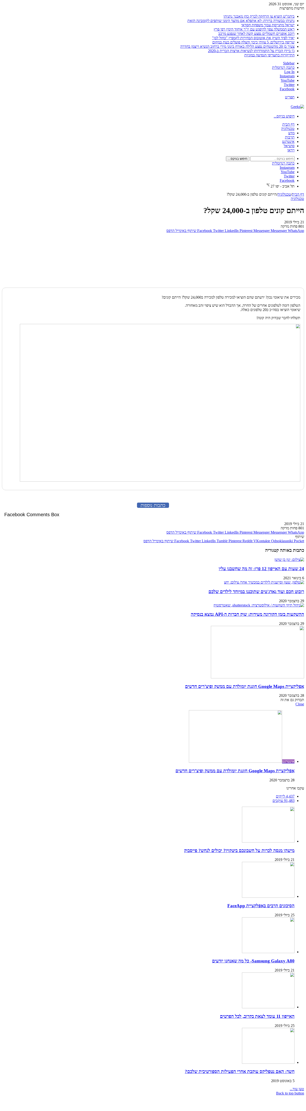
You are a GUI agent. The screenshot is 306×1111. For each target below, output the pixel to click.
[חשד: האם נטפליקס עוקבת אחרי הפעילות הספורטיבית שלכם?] (268, 1062)
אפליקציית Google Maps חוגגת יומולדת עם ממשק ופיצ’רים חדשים (244, 686)
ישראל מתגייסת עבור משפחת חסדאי (268, 25)
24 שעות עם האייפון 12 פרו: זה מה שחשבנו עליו (261, 568)
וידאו (291, 150)
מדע (291, 133)
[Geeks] (297, 107)
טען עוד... (297, 1089)
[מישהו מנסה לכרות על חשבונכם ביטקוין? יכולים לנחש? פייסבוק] (268, 841)
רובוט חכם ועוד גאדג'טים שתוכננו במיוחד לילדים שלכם (256, 591)
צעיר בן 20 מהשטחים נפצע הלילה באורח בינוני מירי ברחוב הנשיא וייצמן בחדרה (237, 46)
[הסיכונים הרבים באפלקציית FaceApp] (268, 896)
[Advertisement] (274, 259)
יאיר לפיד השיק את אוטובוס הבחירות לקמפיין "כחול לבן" (253, 38)
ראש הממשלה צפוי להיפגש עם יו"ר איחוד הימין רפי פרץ (254, 29)
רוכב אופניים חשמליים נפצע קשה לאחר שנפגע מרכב (256, 34)
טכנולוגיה (288, 129)
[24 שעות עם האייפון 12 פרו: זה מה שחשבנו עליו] (289, 560)
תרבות (290, 137)
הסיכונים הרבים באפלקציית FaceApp (261, 905)
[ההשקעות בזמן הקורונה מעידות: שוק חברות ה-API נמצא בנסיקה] (258, 605)
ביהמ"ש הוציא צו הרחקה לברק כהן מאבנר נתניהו (259, 16)
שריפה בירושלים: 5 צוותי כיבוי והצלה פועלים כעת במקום (253, 42)
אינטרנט (288, 142)
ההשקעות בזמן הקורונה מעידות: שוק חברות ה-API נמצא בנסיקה (247, 614)
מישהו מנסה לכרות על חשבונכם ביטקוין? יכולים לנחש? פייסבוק (239, 850)
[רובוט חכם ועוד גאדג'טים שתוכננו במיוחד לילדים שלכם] (264, 582)
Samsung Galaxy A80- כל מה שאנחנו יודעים (253, 960)
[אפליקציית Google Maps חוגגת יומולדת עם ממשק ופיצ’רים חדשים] (257, 677)
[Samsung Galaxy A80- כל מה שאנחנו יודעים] (268, 952)
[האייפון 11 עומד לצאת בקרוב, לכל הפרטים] (268, 1007)
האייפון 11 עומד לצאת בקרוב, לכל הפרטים (257, 1016)
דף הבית (288, 124)
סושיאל (289, 146)
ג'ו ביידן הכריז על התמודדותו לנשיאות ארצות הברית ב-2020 (251, 51)
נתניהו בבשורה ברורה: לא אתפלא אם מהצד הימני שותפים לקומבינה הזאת (241, 21)
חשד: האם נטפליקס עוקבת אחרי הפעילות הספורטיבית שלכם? (240, 1071)
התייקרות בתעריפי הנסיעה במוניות (269, 55)
